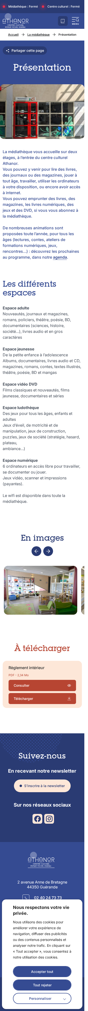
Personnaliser (40, 998)
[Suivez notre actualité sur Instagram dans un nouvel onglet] (49, 819)
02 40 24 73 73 (48, 897)
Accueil (13, 34)
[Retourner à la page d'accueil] (42, 860)
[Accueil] (16, 21)
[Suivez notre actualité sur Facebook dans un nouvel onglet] (37, 819)
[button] (75, 21)
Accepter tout (42, 971)
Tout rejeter (42, 985)
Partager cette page (27, 50)
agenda (60, 257)
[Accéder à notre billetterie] (63, 21)
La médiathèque (38, 34)
